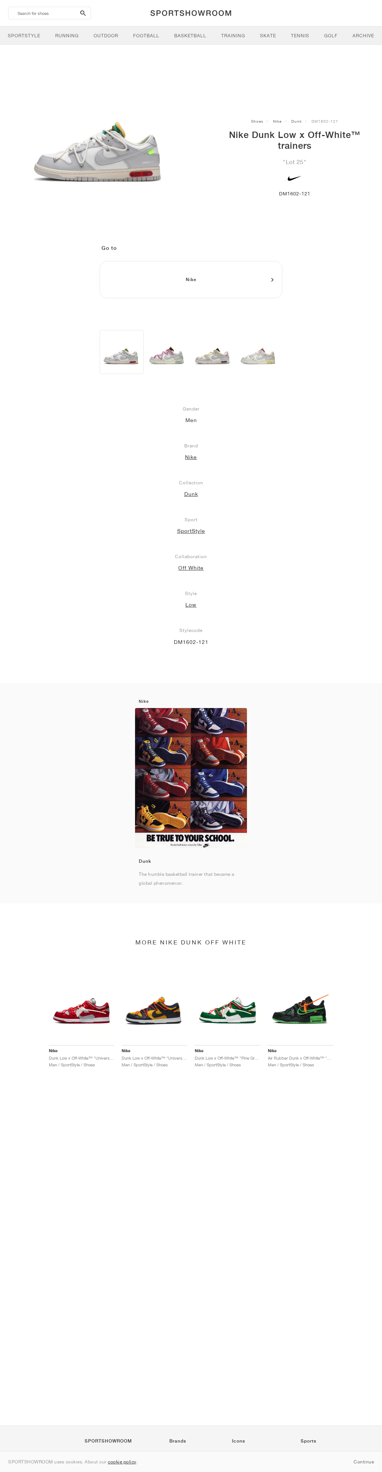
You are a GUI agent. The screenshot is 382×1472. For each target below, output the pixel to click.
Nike (277, 121)
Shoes (257, 121)
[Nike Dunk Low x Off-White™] (122, 352)
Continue (364, 1462)
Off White (191, 568)
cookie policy (122, 1462)
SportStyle (191, 531)
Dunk (296, 121)
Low (191, 605)
